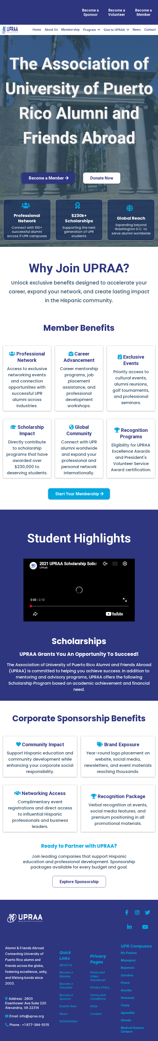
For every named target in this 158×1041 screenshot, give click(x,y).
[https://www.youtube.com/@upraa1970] (146, 927)
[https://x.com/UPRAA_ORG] (148, 913)
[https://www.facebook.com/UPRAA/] (128, 913)
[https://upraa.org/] (10, 30)
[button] (127, 30)
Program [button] (90, 30)
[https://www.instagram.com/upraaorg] (138, 913)
